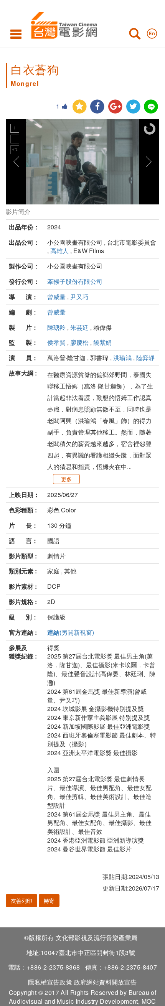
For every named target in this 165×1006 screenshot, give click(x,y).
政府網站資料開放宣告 (105, 982)
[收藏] (79, 107)
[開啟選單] (15, 33)
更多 (66, 479)
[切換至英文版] (152, 32)
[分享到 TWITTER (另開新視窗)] (133, 107)
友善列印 (21, 900)
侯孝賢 (56, 342)
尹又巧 (79, 296)
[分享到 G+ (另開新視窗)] (115, 107)
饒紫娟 (102, 342)
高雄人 (59, 250)
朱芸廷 (79, 327)
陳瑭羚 (56, 327)
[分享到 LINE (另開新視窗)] (151, 107)
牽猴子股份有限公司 (74, 281)
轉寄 (49, 900)
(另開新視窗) (70, 632)
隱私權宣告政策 (50, 982)
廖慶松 (79, 342)
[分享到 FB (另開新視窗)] (97, 107)
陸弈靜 (145, 357)
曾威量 (56, 296)
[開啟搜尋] (134, 35)
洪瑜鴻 (122, 357)
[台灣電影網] (61, 24)
